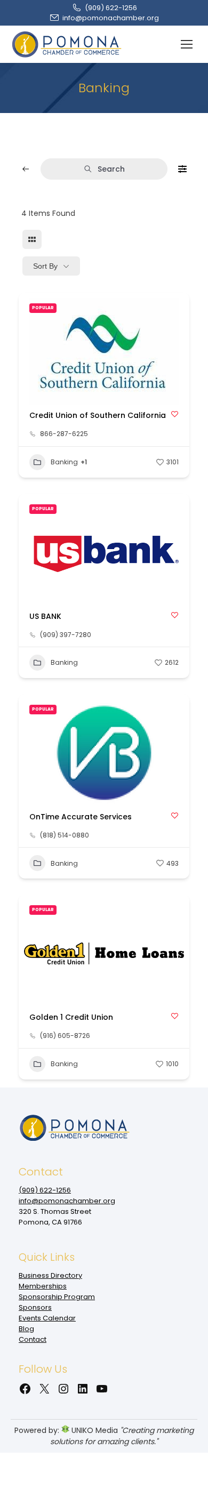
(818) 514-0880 (64, 835)
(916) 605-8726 (65, 1036)
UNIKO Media (93, 1430)
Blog (26, 1329)
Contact (32, 1339)
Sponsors (35, 1307)
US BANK (45, 616)
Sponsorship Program (57, 1297)
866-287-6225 (64, 434)
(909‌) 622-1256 (111, 8)
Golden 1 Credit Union (71, 1017)
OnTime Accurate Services (80, 816)
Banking (64, 461)
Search (111, 169)
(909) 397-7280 (65, 635)
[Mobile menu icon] (186, 44)
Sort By (45, 266)
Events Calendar (47, 1318)
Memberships (43, 1286)
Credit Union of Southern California (97, 415)
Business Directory (50, 1275)
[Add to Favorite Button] (175, 414)
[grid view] (32, 239)
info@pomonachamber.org (110, 18)
